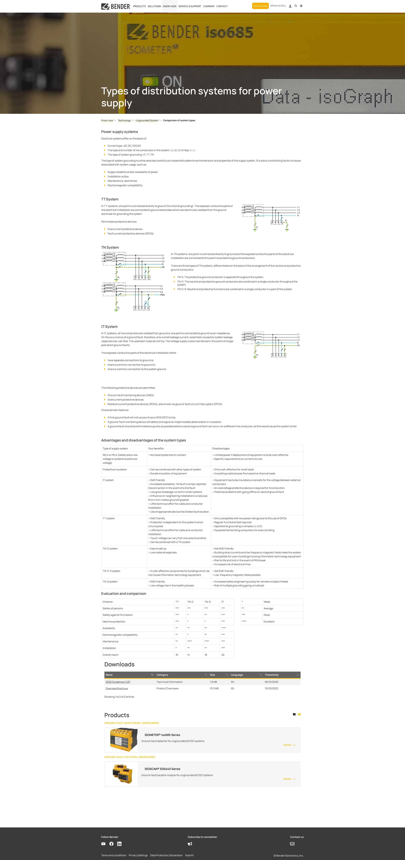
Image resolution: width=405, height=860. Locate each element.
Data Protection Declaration (166, 855)
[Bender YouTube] (105, 843)
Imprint (189, 855)
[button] (295, 5)
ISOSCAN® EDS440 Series (162, 769)
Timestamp (272, 674)
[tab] (295, 714)
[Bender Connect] (290, 6)
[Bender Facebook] (113, 843)
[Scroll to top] (398, 853)
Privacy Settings (138, 855)
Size (212, 674)
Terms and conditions (113, 855)
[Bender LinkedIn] (121, 843)
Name (109, 674)
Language (237, 674)
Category (162, 674)
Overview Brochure (117, 688)
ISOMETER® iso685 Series (162, 735)
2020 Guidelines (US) (118, 682)
